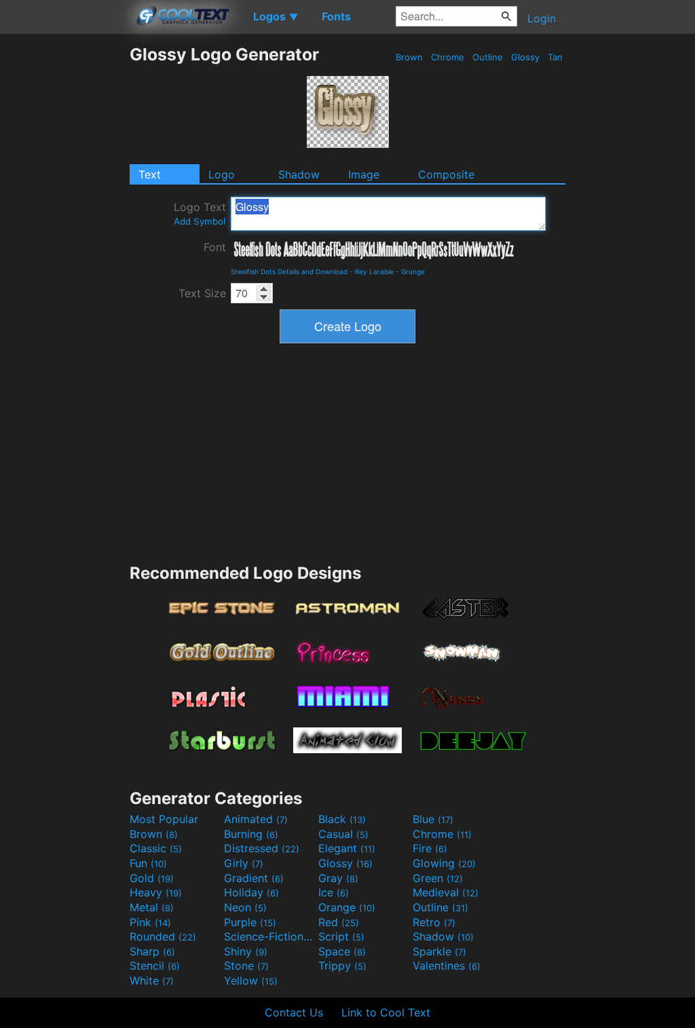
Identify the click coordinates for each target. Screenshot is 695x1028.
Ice (333, 892)
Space (342, 951)
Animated (256, 819)
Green (438, 878)
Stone (246, 965)
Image (363, 174)
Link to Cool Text (385, 1012)
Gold (152, 878)
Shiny (245, 951)
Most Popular (164, 819)
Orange (346, 907)
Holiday (251, 892)
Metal (152, 907)
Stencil (155, 965)
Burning (251, 834)
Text (149, 174)
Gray (338, 878)
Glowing (444, 863)
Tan (555, 57)
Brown (409, 57)
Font (215, 247)
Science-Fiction (269, 936)
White (152, 980)
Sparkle (439, 951)
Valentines (447, 965)
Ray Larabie (374, 271)
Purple (250, 922)
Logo (221, 174)
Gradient (254, 878)
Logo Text (200, 213)
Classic (156, 848)
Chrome (447, 57)
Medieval (445, 892)
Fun (148, 863)
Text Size (202, 293)
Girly (243, 863)
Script (341, 936)
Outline (488, 57)
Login (541, 18)
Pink (150, 922)
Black (342, 819)
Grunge (413, 271)
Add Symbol (199, 221)
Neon (245, 907)
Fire (430, 848)
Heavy (156, 892)
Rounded (163, 936)
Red (338, 922)
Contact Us (294, 1012)
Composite (446, 174)
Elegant (346, 848)
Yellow (251, 980)
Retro (434, 922)
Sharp (152, 951)
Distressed (261, 848)
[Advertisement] (64, 247)
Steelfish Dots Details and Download (289, 271)
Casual (343, 834)
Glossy (525, 57)
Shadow (299, 174)
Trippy (342, 965)
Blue (433, 819)
